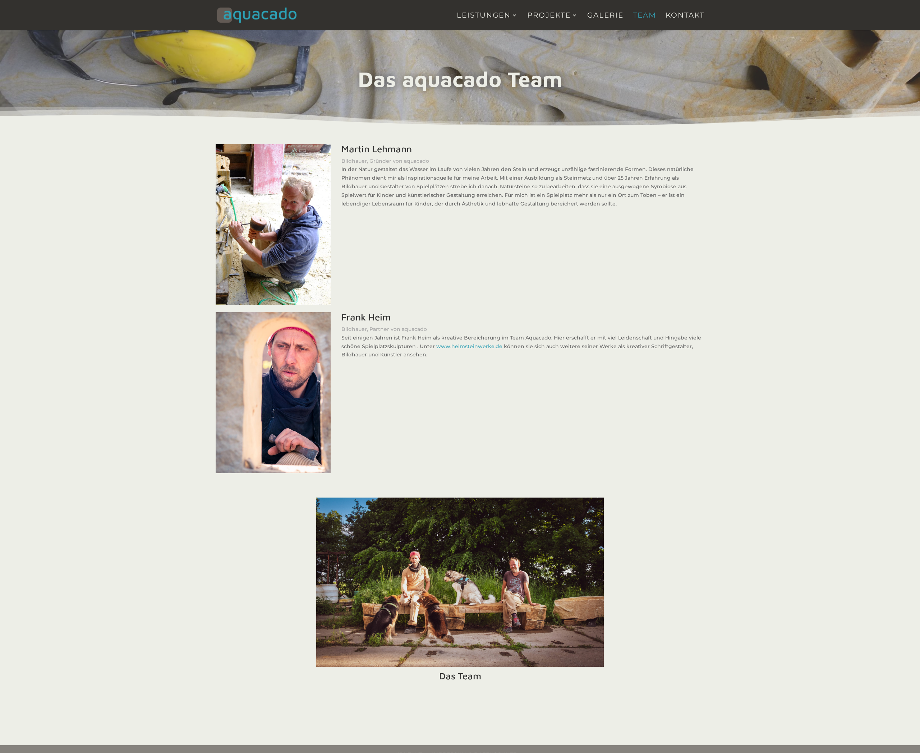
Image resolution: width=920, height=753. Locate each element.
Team (644, 16)
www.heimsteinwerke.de (469, 346)
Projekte (549, 16)
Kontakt (685, 16)
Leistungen (484, 16)
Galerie (605, 16)
